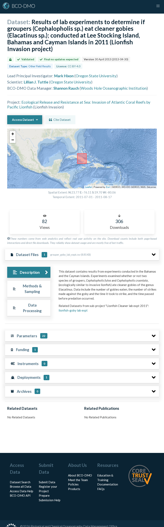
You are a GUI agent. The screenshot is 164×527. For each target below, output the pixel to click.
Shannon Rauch (66, 88)
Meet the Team (78, 480)
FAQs (101, 489)
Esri (108, 187)
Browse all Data (20, 486)
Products (74, 489)
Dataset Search (20, 482)
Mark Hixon (64, 75)
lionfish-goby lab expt (73, 310)
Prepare (44, 495)
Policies (73, 484)
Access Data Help (21, 491)
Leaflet (88, 187)
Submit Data (47, 482)
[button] (13, 134)
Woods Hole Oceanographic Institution (114, 88)
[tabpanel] (108, 292)
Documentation (107, 484)
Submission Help (49, 500)
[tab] (28, 272)
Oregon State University (96, 75)
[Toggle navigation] (158, 6)
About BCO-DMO (80, 475)
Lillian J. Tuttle (36, 82)
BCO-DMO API (20, 495)
